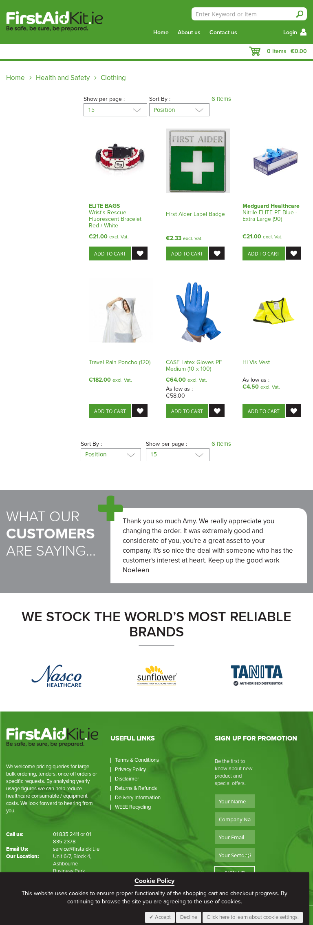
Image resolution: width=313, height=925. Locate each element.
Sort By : (159, 99)
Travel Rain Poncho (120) (119, 362)
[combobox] (249, 13)
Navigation (10, 51)
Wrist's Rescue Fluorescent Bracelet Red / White (115, 219)
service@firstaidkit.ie (76, 849)
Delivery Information (138, 797)
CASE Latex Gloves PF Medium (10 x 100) (194, 365)
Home (161, 32)
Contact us (223, 32)
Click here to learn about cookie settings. (253, 917)
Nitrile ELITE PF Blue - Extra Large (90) (269, 215)
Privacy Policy (130, 769)
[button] (140, 253)
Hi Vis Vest (256, 362)
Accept (162, 917)
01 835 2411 (66, 834)
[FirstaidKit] (48, 22)
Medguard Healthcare (271, 205)
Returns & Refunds (136, 788)
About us (189, 32)
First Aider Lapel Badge (195, 214)
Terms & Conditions (137, 760)
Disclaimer (127, 779)
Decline (188, 917)
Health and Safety (63, 77)
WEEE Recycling (133, 807)
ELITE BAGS (104, 205)
